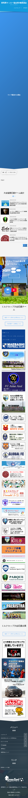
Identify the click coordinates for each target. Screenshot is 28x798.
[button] (24, 2)
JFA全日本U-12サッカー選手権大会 (8, 738)
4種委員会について (5, 752)
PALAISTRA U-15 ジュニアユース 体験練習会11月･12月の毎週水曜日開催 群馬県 (18, 204)
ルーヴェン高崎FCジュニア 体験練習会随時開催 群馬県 (18, 212)
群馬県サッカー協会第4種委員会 (14, 3)
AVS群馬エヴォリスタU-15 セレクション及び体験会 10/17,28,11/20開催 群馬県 (18, 239)
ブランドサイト (14, 275)
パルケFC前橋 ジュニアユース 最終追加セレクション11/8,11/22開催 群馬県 (18, 220)
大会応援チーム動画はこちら (14, 323)
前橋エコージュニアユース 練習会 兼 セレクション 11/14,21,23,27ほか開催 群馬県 (18, 230)
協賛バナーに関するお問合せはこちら (14, 317)
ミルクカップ (4, 734)
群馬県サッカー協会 (5, 767)
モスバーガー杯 (4, 741)
